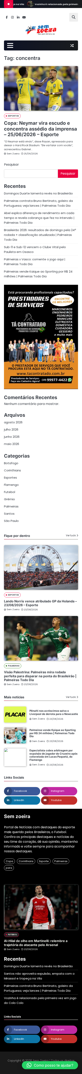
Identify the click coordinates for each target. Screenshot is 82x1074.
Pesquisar (11, 164)
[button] (50, 1065)
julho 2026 (11, 429)
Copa (9, 861)
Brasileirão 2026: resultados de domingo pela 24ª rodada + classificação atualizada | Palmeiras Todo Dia (40, 235)
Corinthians (12, 470)
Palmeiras (11, 506)
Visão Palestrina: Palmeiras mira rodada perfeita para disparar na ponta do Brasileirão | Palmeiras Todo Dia (40, 676)
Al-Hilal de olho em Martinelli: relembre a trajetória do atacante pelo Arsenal (35, 943)
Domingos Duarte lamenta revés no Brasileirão (38, 193)
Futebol (9, 492)
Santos (9, 513)
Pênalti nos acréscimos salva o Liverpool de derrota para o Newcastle (53, 712)
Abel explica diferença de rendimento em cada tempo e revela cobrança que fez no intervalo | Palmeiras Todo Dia (39, 218)
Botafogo (11, 463)
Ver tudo (71, 535)
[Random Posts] (72, 45)
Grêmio (9, 499)
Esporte (44, 861)
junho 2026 (12, 437)
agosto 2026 (13, 422)
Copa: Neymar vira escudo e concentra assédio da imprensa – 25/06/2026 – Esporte (40, 129)
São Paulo (11, 521)
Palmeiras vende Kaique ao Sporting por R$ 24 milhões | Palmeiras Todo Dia (52, 733)
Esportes (13, 115)
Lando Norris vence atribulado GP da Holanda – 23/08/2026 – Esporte (40, 603)
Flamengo (11, 485)
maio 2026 (11, 444)
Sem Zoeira (13, 153)
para (9, 868)
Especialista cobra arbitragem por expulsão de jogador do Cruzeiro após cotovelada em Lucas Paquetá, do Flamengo (53, 755)
